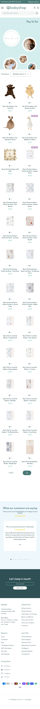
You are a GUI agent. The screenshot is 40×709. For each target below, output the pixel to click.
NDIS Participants (6, 648)
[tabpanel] (10, 91)
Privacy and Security (27, 620)
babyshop (14, 699)
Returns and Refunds (27, 617)
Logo (16, 8)
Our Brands (4, 640)
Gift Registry (25, 648)
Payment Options (26, 611)
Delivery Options (26, 608)
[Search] (37, 13)
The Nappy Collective (7, 645)
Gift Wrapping (5, 654)
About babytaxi (26, 640)
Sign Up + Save (20, 587)
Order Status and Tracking (29, 614)
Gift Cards (4, 651)
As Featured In (25, 654)
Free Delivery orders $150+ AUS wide (11, 2)
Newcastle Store (26, 642)
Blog (2, 642)
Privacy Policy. (28, 699)
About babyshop (26, 637)
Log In (3, 637)
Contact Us (24, 626)
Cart (38, 8)
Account (35, 8)
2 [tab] (11, 166)
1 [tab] (9, 166)
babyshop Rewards (27, 651)
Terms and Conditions (27, 623)
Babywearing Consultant (28, 645)
